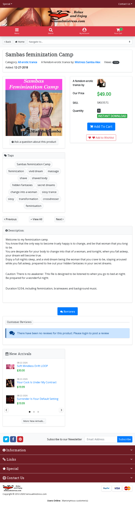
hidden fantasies (22, 185)
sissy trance (49, 192)
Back (8, 41)
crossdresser (51, 199)
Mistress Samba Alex (87, 62)
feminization (16, 171)
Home (21, 41)
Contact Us (124, 3)
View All (37, 219)
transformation (28, 199)
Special (6, 3)
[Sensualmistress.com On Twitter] (6, 439)
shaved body (39, 178)
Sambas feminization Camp (33, 164)
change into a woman (24, 192)
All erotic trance (27, 62)
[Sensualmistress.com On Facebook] (13, 439)
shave (23, 178)
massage (53, 171)
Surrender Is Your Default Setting (37, 399)
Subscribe (125, 439)
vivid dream (36, 171)
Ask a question (35, 142)
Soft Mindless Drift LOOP (32, 366)
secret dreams (46, 185)
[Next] (61, 410)
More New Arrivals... (33, 421)
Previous (11, 219)
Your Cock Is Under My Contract (36, 382)
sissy (11, 199)
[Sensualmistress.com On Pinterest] (20, 439)
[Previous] (6, 410)
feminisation (33, 206)
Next (59, 219)
